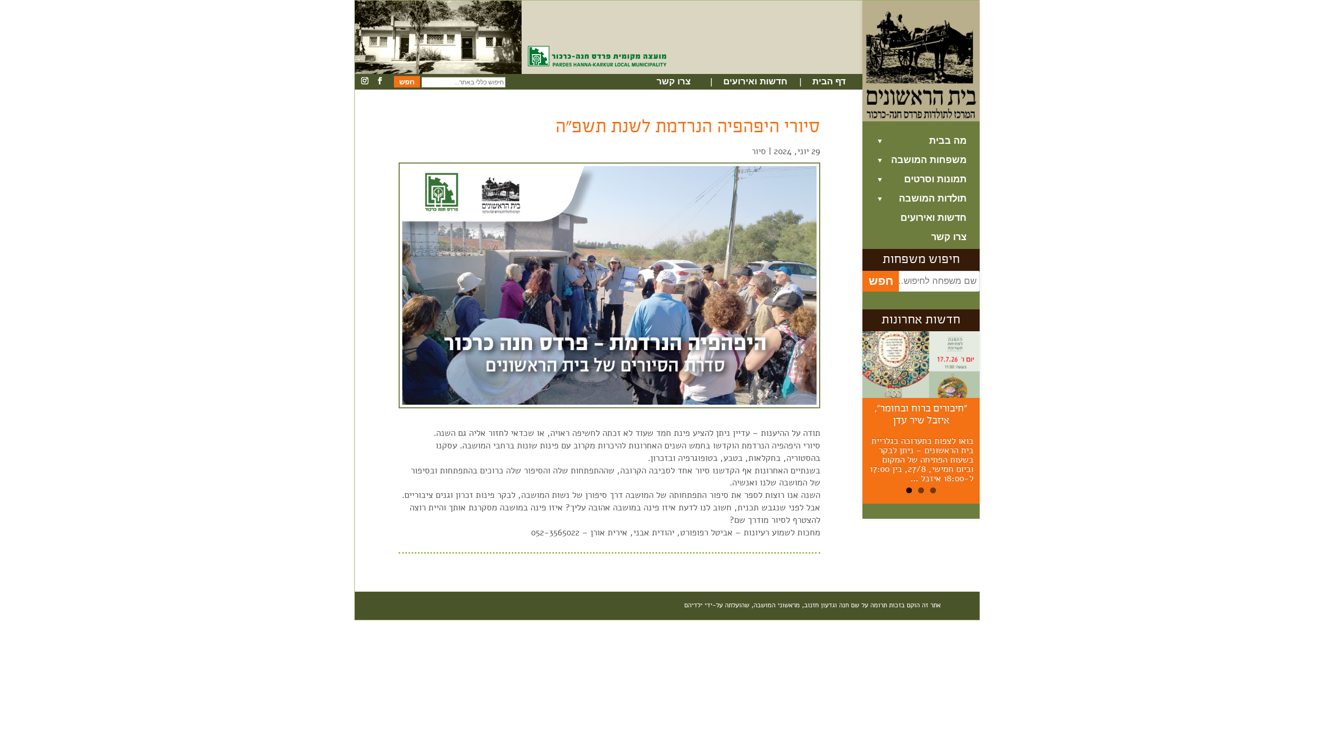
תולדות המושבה (933, 199)
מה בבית (948, 141)
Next (998, 419)
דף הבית (829, 82)
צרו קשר (673, 82)
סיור (758, 151)
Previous (846, 419)
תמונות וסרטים (935, 179)
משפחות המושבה (929, 160)
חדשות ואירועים (755, 82)
